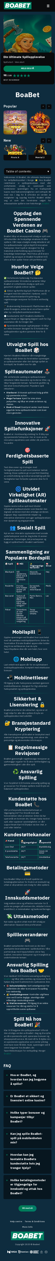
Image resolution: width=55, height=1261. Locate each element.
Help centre (16, 1221)
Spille (15, 126)
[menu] (48, 6)
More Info (27, 1227)
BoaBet (45, 203)
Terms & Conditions (35, 1221)
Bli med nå (27, 1208)
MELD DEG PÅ (27, 68)
